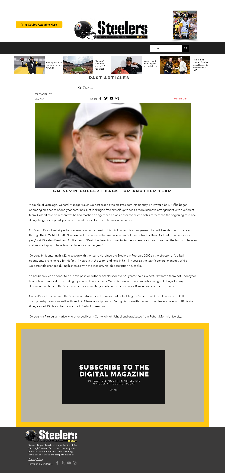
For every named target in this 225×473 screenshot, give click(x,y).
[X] (63, 463)
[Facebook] (100, 98)
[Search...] (185, 48)
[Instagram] (117, 98)
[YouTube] (111, 98)
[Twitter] (106, 98)
